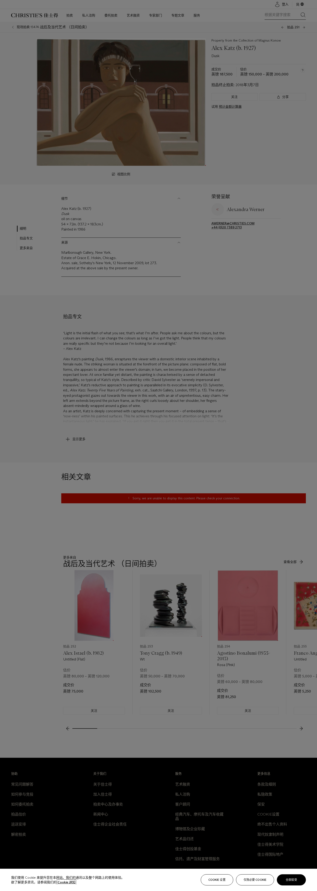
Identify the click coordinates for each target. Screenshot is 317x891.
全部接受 (291, 879)
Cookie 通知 (66, 882)
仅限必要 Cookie (255, 879)
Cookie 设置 (217, 879)
